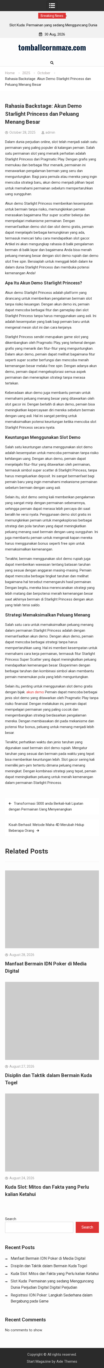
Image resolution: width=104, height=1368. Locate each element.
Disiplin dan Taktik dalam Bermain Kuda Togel (49, 1266)
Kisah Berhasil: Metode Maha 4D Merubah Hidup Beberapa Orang (46, 828)
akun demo (35, 692)
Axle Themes (66, 1361)
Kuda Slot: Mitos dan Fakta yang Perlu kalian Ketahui (55, 1273)
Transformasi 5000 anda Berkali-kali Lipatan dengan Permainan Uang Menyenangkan (46, 806)
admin (50, 132)
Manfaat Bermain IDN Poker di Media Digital (48, 1258)
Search (10, 1219)
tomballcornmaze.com (52, 47)
